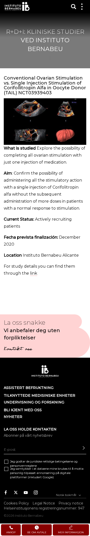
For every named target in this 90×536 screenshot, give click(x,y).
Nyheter (13, 416)
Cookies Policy (16, 503)
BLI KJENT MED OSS (23, 410)
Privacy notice (70, 503)
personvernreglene (23, 465)
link (33, 273)
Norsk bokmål (66, 495)
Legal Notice (43, 503)
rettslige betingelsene (58, 461)
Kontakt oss (18, 349)
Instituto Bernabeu (17, 6)
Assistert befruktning (29, 387)
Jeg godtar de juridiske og (44, 463)
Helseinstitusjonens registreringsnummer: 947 (44, 508)
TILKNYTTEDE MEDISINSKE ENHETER (39, 395)
